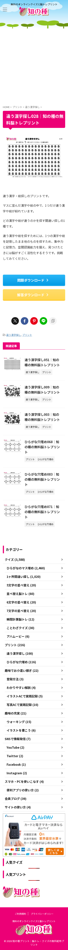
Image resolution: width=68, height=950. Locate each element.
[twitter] (15, 321)
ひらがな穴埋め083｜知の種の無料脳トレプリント (42, 479)
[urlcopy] (53, 321)
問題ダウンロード (30, 280)
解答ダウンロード (30, 294)
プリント (27, 335)
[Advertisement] (34, 64)
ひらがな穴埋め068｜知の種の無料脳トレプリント (42, 446)
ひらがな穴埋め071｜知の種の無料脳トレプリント (42, 511)
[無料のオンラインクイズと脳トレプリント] (34, 13)
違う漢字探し (13, 335)
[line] (43, 321)
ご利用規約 (20, 913)
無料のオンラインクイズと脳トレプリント (34, 921)
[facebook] (24, 321)
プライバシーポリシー (42, 913)
